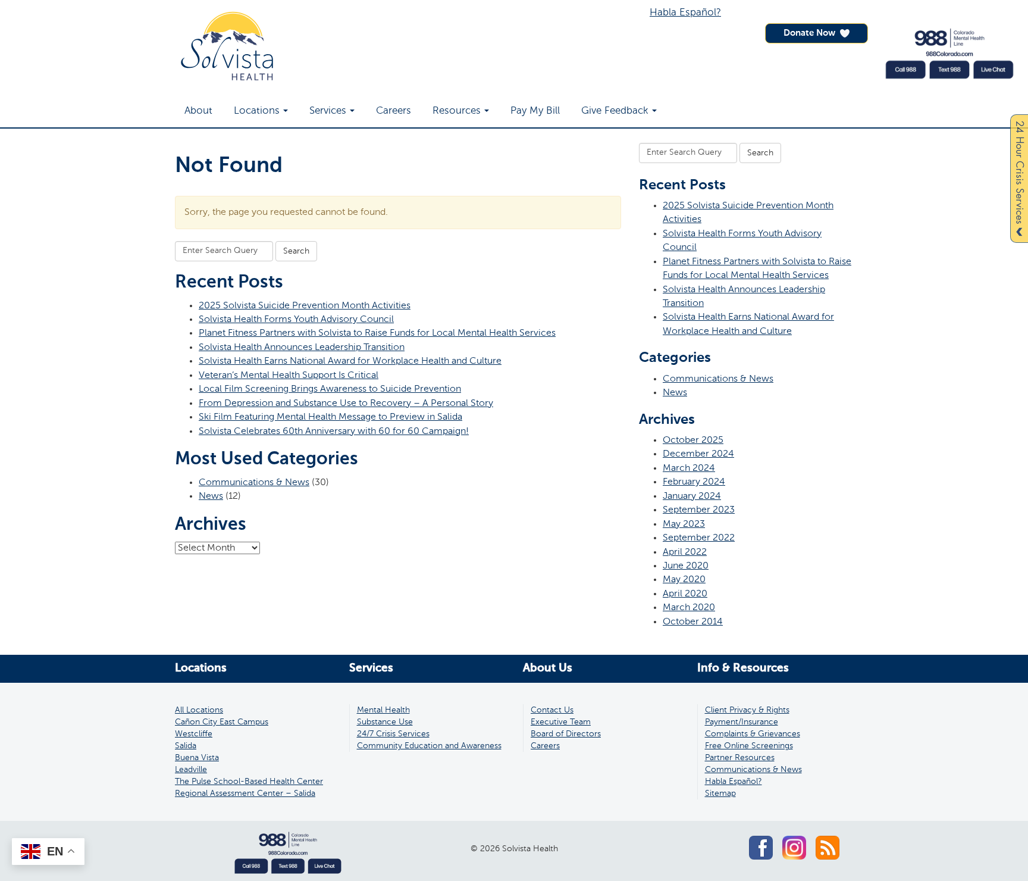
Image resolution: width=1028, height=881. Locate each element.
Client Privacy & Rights (747, 710)
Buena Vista (197, 758)
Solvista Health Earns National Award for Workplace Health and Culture (350, 361)
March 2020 (689, 607)
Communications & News (254, 482)
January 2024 (692, 496)
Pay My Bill (535, 111)
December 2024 (698, 454)
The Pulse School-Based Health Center (249, 781)
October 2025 (693, 440)
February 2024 (694, 482)
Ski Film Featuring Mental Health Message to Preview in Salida (330, 417)
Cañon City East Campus (221, 722)
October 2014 (693, 622)
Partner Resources (740, 758)
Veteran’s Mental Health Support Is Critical (288, 375)
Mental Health (383, 710)
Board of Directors (566, 734)
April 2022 (685, 552)
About (198, 111)
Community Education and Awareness (429, 746)
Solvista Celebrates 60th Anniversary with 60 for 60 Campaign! (334, 431)
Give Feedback (614, 111)
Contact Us (552, 710)
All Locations (199, 710)
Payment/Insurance (741, 722)
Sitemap (720, 793)
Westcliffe (193, 734)
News (211, 496)
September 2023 (699, 510)
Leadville (191, 770)
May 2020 (684, 579)
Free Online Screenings (749, 746)
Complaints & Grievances (752, 734)
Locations (257, 111)
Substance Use (385, 722)
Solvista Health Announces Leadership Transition (302, 347)
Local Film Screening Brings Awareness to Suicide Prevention (330, 389)
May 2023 (684, 524)
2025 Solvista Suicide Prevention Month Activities (304, 306)
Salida (185, 746)
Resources (456, 111)
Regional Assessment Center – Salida (245, 793)
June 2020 (686, 566)
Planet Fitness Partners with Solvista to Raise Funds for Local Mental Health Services (377, 333)
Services (327, 111)
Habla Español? (685, 13)
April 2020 (685, 594)
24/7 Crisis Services (393, 734)
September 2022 (699, 538)
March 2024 (689, 468)
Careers (393, 111)
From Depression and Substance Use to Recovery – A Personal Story (346, 403)
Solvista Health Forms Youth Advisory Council (296, 319)
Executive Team (561, 722)
